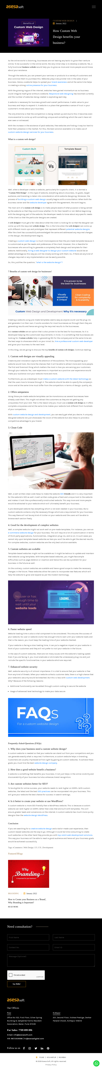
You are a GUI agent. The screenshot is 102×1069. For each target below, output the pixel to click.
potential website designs (78, 229)
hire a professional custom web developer (74, 341)
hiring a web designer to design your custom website (52, 250)
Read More (13, 907)
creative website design (41, 828)
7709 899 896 (25, 1030)
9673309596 (17, 1038)
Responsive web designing (61, 94)
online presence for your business (41, 85)
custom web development (78, 677)
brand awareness (59, 82)
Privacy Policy (51, 1065)
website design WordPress (36, 815)
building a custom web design (32, 199)
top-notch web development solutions (75, 835)
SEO (62, 494)
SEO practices (44, 791)
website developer (38, 202)
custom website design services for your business (30, 132)
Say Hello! (17, 984)
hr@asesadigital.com (34, 1038)
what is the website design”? (50, 262)
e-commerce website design (21, 533)
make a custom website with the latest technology (65, 379)
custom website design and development (31, 414)
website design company (45, 763)
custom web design (27, 241)
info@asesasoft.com (22, 1035)
